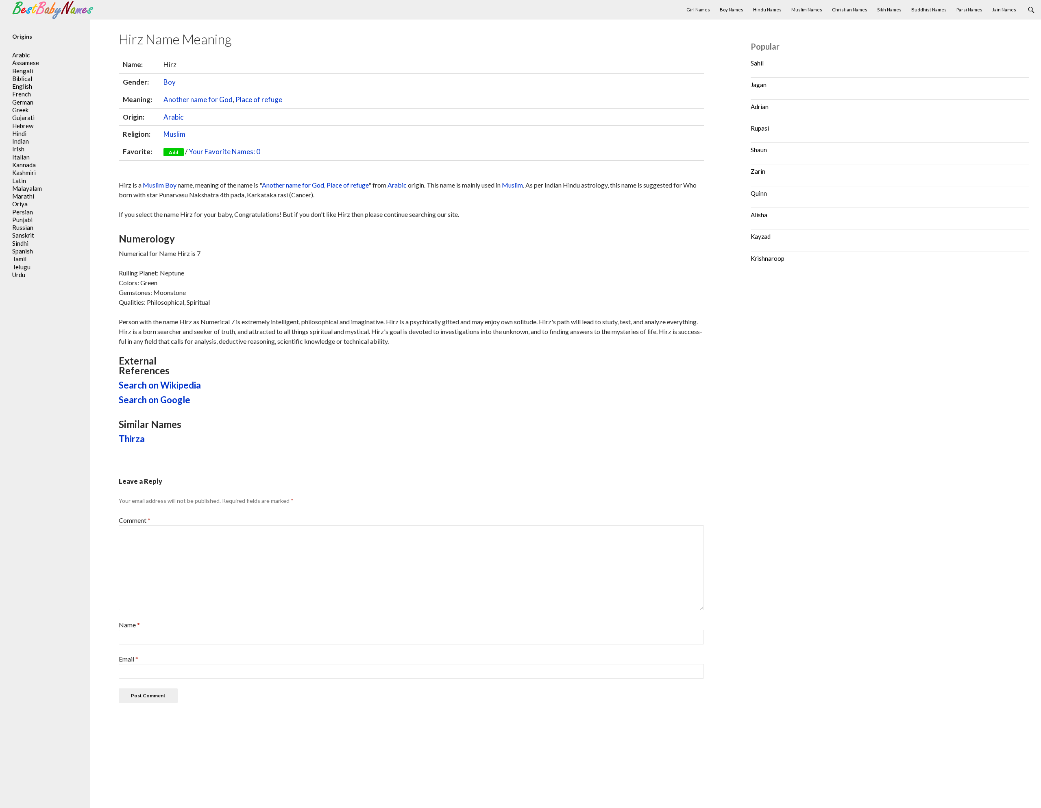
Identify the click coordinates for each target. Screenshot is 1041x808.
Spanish (22, 251)
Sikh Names (889, 9)
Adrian (760, 106)
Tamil (19, 258)
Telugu (21, 267)
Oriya (20, 203)
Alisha (759, 214)
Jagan (759, 84)
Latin (19, 180)
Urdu (18, 274)
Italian (21, 157)
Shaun (759, 149)
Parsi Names (969, 9)
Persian (22, 212)
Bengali (22, 70)
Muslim (174, 134)
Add (173, 152)
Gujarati (23, 117)
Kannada (24, 164)
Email (128, 659)
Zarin (758, 171)
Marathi (23, 196)
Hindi (19, 133)
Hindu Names (767, 9)
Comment (134, 520)
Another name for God (198, 99)
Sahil (757, 63)
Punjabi (22, 219)
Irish (18, 149)
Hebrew (22, 125)
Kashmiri (24, 172)
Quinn (759, 193)
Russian (22, 227)
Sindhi (20, 243)
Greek (20, 110)
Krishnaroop (767, 258)
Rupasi (760, 128)
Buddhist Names (929, 9)
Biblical (22, 78)
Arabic (173, 117)
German (22, 102)
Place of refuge (258, 99)
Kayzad (761, 236)
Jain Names (1004, 9)
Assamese (25, 62)
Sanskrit (23, 235)
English (22, 86)
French (21, 94)
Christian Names (849, 9)
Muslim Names (806, 9)
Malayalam (27, 188)
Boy (169, 82)
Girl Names (698, 9)
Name (129, 625)
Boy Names (731, 9)
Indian (20, 141)
